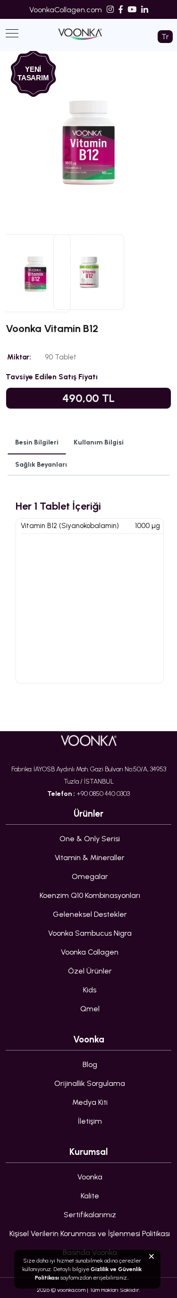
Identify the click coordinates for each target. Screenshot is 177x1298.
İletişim (90, 1121)
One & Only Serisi (89, 838)
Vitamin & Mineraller (90, 857)
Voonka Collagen (89, 952)
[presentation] (21, 138)
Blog (90, 1064)
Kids (89, 989)
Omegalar (90, 876)
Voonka (89, 1176)
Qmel (90, 1008)
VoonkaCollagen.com (65, 9)
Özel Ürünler (90, 970)
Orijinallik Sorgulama (89, 1083)
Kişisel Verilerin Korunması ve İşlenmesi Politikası (89, 1233)
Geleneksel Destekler (90, 914)
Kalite (90, 1195)
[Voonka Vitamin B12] (88, 215)
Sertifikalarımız (90, 1214)
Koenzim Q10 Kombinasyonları (90, 895)
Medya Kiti (90, 1102)
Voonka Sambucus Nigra (90, 933)
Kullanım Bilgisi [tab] (99, 442)
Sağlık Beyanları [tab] (41, 465)
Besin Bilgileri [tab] (37, 442)
